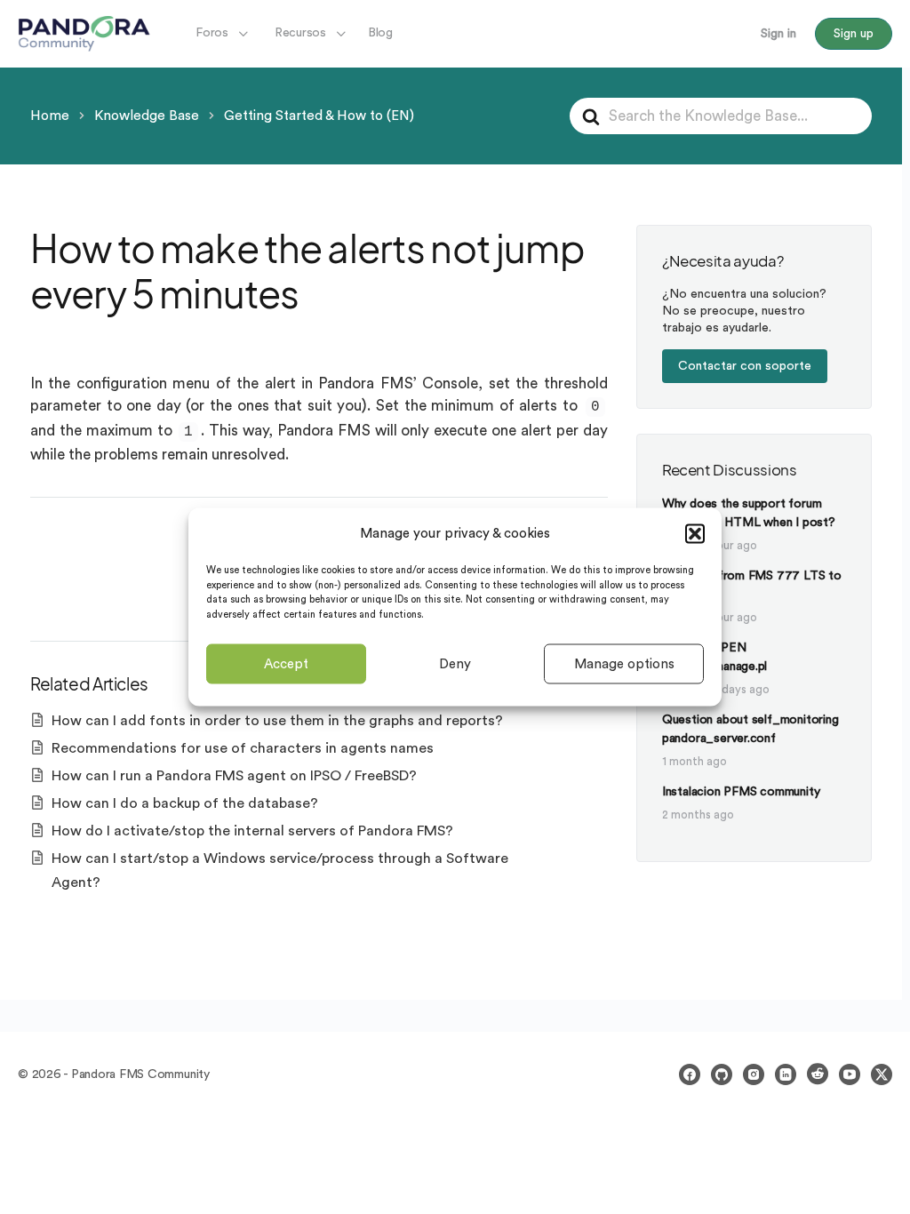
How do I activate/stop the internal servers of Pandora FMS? (252, 831)
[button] (695, 533)
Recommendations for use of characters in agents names (243, 748)
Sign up (854, 34)
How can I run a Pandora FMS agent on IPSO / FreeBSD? (234, 776)
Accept (286, 663)
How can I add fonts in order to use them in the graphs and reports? (277, 721)
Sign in (778, 34)
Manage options (624, 663)
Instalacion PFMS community (741, 792)
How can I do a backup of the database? (185, 803)
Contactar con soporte (744, 366)
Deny (455, 663)
